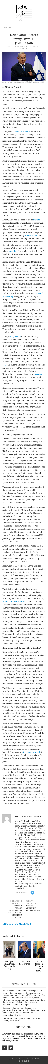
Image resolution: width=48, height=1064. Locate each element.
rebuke (36, 220)
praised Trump (31, 235)
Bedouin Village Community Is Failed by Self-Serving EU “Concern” (15, 911)
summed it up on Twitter (13, 602)
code (4, 365)
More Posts (21, 893)
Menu (7, 27)
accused (38, 374)
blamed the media (22, 131)
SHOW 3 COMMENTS (17, 923)
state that (13, 251)
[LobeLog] (24, 13)
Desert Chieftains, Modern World (33, 908)
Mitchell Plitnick (29, 46)
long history (15, 336)
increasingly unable (32, 752)
